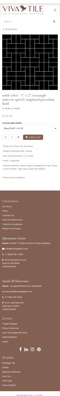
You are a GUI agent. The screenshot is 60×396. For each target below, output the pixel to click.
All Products (11, 29)
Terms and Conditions (13, 177)
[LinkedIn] (26, 349)
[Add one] (18, 137)
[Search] (54, 21)
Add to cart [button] (35, 137)
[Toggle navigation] (55, 10)
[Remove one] (5, 137)
